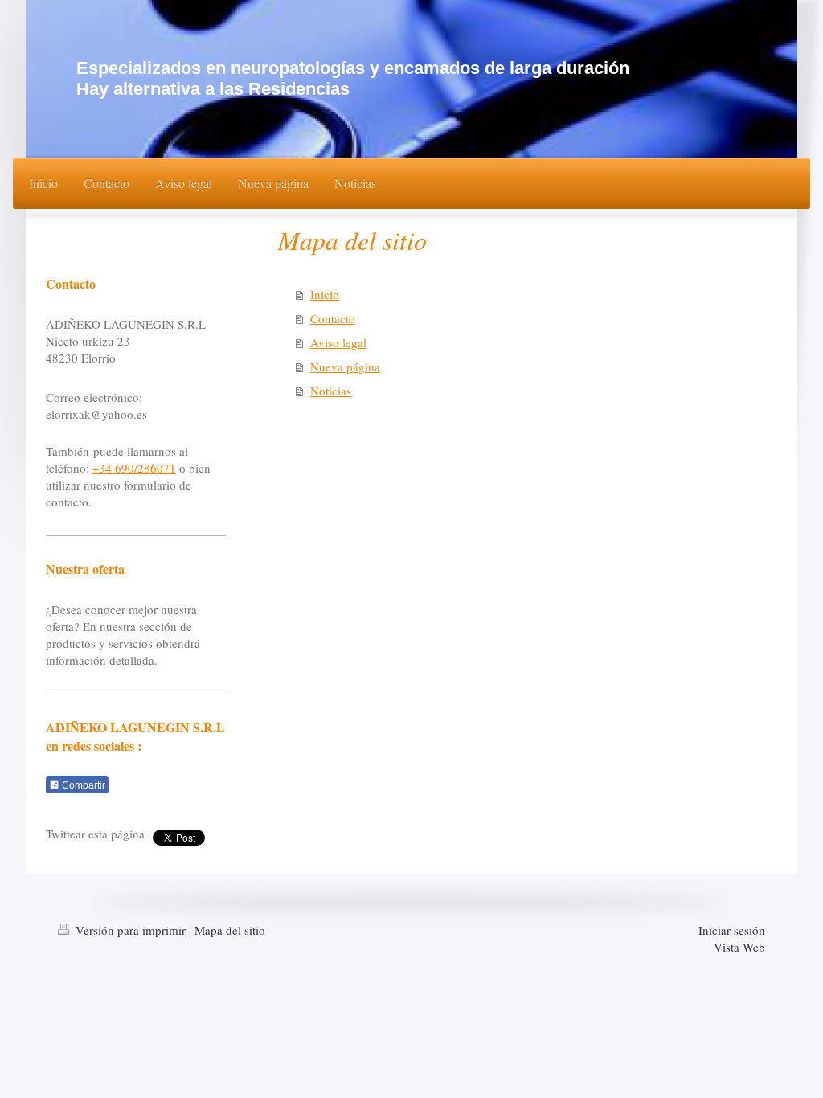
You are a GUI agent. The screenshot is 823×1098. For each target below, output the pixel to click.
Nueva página (345, 366)
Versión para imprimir (130, 930)
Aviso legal (338, 342)
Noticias (330, 391)
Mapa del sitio (229, 930)
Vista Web (739, 947)
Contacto (332, 318)
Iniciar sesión (731, 930)
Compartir (82, 785)
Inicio (324, 294)
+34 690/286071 (134, 468)
